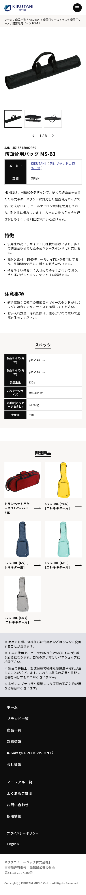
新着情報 (14, 741)
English (13, 844)
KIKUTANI (34, 19)
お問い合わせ (17, 804)
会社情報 (14, 764)
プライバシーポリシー (23, 833)
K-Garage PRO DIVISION (28, 752)
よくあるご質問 (19, 793)
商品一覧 (20, 19)
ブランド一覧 (17, 718)
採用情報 (14, 816)
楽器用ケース (51, 19)
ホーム (8, 19)
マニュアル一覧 (19, 781)
